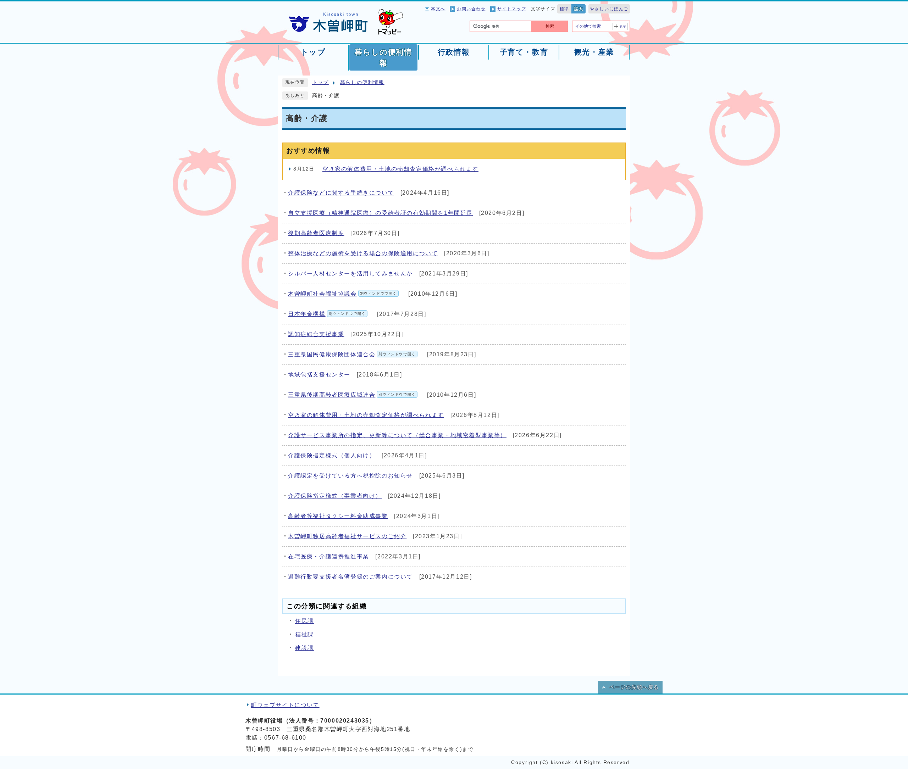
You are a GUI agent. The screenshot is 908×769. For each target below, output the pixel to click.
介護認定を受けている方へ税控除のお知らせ (350, 476)
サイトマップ (511, 8)
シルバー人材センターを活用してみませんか (350, 274)
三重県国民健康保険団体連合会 (352, 354)
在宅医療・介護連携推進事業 (328, 556)
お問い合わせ (471, 8)
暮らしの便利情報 (362, 82)
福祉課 (304, 634)
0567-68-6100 (285, 738)
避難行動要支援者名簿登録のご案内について (350, 577)
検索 (550, 26)
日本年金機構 (327, 314)
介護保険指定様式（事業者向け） (335, 496)
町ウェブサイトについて (285, 705)
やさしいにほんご (609, 8)
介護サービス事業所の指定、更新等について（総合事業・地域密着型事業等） (397, 435)
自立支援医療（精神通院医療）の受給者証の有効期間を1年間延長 (380, 213)
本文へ (438, 8)
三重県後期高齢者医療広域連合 (352, 395)
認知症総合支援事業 (316, 334)
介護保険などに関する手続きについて (341, 193)
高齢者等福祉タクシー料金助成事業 (338, 516)
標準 (564, 8)
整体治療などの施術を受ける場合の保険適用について (363, 253)
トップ (320, 82)
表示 (623, 26)
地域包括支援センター (319, 375)
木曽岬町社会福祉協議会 (342, 294)
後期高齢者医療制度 (316, 233)
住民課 (304, 621)
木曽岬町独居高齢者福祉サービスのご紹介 (347, 536)
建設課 (304, 648)
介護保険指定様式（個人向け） (331, 455)
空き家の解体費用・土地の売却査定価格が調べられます (400, 169)
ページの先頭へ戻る (634, 687)
